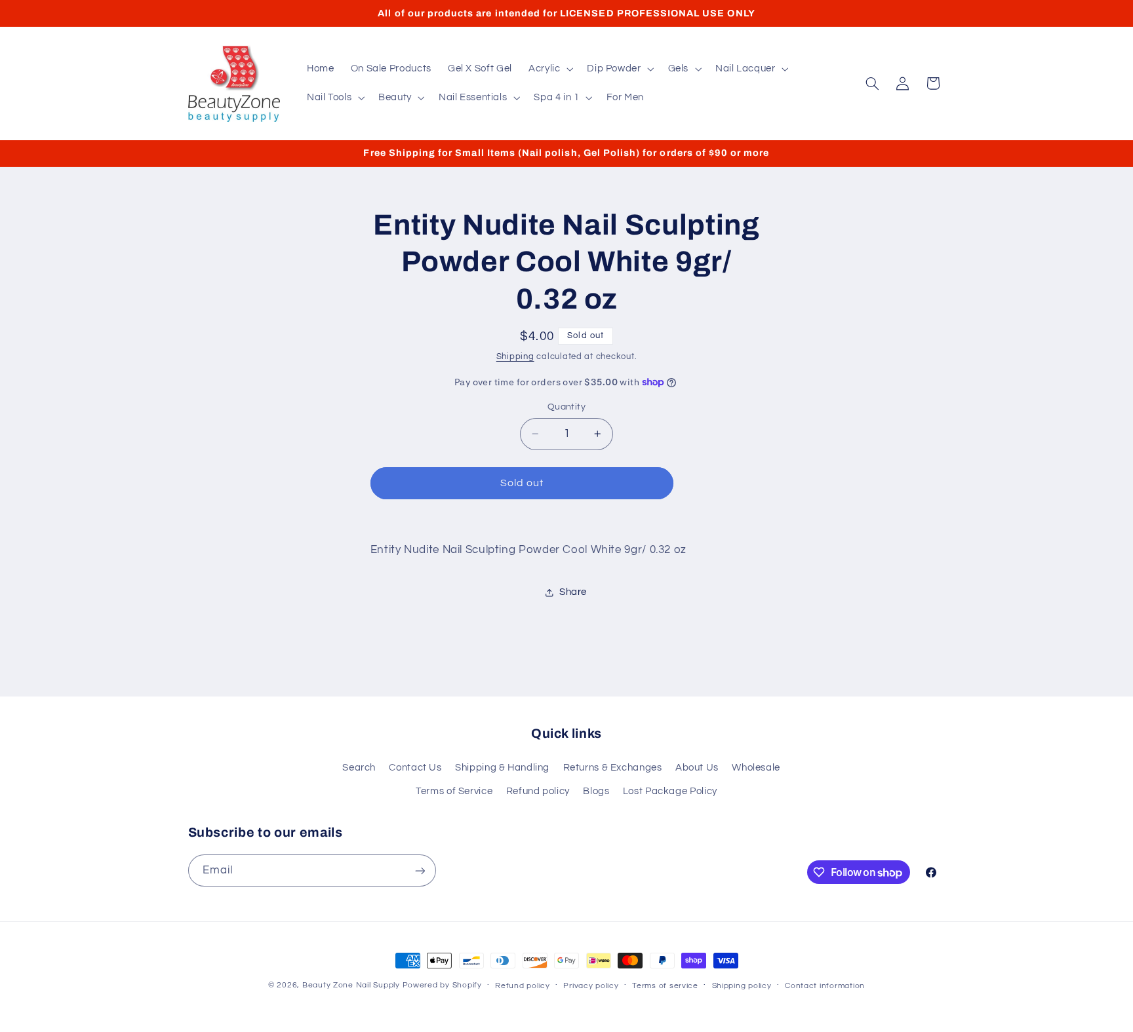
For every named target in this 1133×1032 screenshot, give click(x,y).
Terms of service (665, 985)
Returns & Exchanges (612, 768)
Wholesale (756, 768)
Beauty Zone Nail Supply (351, 985)
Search (359, 768)
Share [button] (573, 592)
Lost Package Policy (670, 791)
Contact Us (415, 768)
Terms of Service (454, 791)
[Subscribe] (420, 870)
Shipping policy (742, 985)
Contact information (825, 985)
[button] (549, 68)
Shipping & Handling (502, 768)
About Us (697, 768)
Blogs (596, 791)
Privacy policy (590, 985)
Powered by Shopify (442, 985)
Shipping (515, 357)
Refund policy (538, 791)
